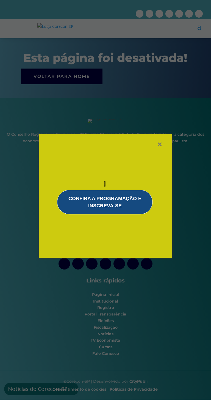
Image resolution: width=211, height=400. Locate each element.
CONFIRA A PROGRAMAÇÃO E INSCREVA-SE (104, 202)
